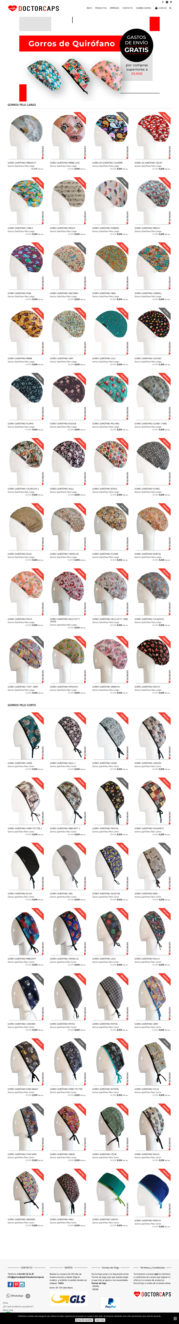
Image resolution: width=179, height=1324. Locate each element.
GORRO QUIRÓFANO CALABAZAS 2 (23, 489)
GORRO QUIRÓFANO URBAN (62, 1154)
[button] (27, 1296)
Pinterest (171, 2)
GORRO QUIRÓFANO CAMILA (20, 228)
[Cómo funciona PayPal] (110, 1303)
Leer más (100, 1320)
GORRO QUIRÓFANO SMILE (62, 1219)
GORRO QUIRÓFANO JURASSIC (148, 763)
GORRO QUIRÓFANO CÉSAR (104, 1154)
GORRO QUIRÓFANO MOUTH (147, 687)
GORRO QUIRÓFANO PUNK (19, 293)
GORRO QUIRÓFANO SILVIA (20, 554)
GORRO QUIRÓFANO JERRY (146, 1024)
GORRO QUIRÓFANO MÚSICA (62, 228)
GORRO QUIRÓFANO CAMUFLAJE (64, 554)
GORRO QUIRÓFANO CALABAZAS (149, 619)
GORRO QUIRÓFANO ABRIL (104, 293)
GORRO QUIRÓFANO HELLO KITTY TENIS (110, 619)
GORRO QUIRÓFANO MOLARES (105, 424)
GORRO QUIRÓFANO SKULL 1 (63, 763)
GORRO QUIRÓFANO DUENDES (105, 228)
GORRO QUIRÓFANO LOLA (104, 358)
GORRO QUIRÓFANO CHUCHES (148, 358)
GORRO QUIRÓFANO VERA (61, 358)
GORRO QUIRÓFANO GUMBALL (148, 293)
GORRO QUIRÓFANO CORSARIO (22, 1024)
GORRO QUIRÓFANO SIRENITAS (106, 687)
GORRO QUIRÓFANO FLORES (147, 489)
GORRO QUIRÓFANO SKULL (62, 489)
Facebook (163, 2)
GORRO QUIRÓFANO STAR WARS (22, 1154)
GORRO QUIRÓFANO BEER (146, 894)
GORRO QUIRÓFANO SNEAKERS (21, 1219)
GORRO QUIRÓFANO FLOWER (105, 554)
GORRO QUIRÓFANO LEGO (104, 959)
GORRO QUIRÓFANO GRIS (61, 894)
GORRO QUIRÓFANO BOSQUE (63, 424)
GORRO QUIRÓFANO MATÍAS (105, 1024)
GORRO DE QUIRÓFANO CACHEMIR (107, 163)
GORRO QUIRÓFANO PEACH (20, 619)
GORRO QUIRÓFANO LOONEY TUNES (151, 424)
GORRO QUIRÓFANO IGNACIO (105, 1219)
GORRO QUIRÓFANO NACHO (147, 1154)
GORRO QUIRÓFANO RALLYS (147, 959)
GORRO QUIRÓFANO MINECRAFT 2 (65, 828)
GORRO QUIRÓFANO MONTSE (148, 554)
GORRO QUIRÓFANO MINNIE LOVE (65, 163)
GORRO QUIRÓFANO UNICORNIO (64, 293)
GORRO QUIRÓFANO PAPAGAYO (64, 687)
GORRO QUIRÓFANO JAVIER (20, 763)
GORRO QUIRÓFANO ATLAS (147, 1089)
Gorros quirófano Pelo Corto (21, 766)
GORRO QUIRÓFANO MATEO (62, 1024)
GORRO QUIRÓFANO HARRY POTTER (66, 1089)
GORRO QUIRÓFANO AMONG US (64, 959)
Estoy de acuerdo (84, 1320)
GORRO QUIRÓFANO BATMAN (105, 1089)
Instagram (167, 2)
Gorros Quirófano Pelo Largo (21, 166)
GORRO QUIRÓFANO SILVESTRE (106, 894)
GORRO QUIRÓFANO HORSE (104, 763)
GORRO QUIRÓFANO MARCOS (148, 1220)
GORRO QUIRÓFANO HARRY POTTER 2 (25, 828)
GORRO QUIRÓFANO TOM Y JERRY (23, 687)
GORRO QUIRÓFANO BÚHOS (104, 489)
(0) (163, 8)
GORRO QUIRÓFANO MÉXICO (147, 228)
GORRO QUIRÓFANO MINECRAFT (22, 959)
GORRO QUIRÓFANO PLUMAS (21, 424)
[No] (175, 1318)
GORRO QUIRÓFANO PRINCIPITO (22, 163)
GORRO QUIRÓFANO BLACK (20, 894)
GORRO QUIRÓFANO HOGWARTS (149, 828)
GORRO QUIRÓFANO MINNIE (20, 358)
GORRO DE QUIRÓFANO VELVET (148, 163)
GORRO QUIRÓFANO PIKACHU (105, 828)
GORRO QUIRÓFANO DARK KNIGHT (23, 1089)
